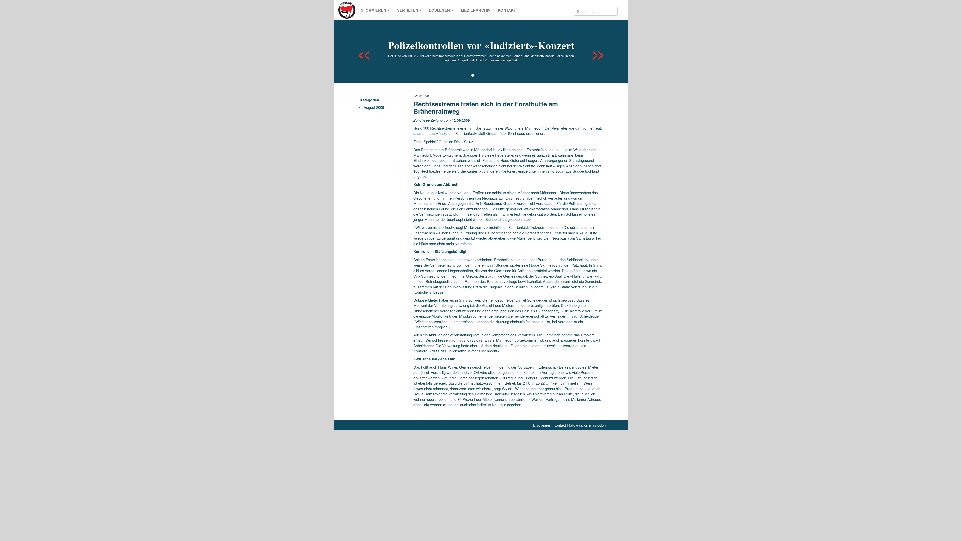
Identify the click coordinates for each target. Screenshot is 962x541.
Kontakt (507, 10)
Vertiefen (408, 10)
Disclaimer (541, 425)
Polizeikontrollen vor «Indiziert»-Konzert (481, 45)
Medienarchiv (475, 10)
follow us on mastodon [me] (587, 425)
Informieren (373, 10)
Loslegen (440, 10)
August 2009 (374, 107)
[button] (359, 51)
